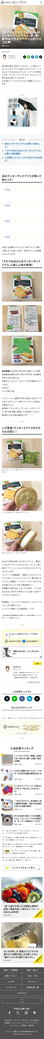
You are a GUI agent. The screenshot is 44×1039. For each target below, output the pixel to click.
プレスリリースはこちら (21, 1020)
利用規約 (7, 1023)
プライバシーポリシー (31, 1023)
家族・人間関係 (11, 970)
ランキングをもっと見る (23, 867)
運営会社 (24, 1025)
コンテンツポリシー (17, 1023)
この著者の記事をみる (33, 682)
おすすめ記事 (34, 1020)
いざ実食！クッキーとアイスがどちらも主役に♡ (23, 159)
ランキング (11, 987)
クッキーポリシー (14, 1025)
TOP (3, 718)
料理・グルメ (12, 718)
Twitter (7, 189)
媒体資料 (31, 1025)
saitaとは (22, 992)
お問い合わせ (8, 1020)
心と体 (11, 981)
